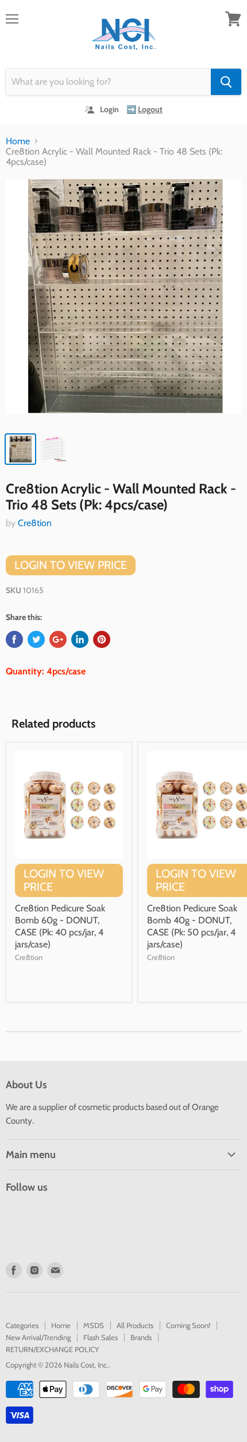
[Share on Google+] (58, 639)
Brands (141, 1337)
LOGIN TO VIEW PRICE (70, 565)
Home (18, 141)
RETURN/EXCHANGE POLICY (52, 1349)
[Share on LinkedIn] (79, 639)
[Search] (226, 82)
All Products (135, 1325)
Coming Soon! (188, 1325)
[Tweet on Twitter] (36, 639)
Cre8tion (35, 522)
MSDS (93, 1325)
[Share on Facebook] (14, 639)
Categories (22, 1325)
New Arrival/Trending (38, 1337)
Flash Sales (100, 1337)
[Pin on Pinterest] (101, 639)
